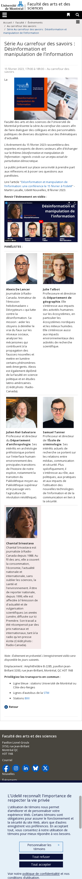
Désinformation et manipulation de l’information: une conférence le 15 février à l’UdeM (38, 184)
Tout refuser (41, 857)
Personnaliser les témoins (43, 847)
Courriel (7, 760)
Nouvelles (8, 774)
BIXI (27, 698)
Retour (13, 707)
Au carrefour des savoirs (21, 26)
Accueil (7, 22)
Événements (35, 22)
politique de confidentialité (41, 874)
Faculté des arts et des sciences (48, 6)
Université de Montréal (12, 5)
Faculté (20, 22)
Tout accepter (41, 864)
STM (46, 693)
